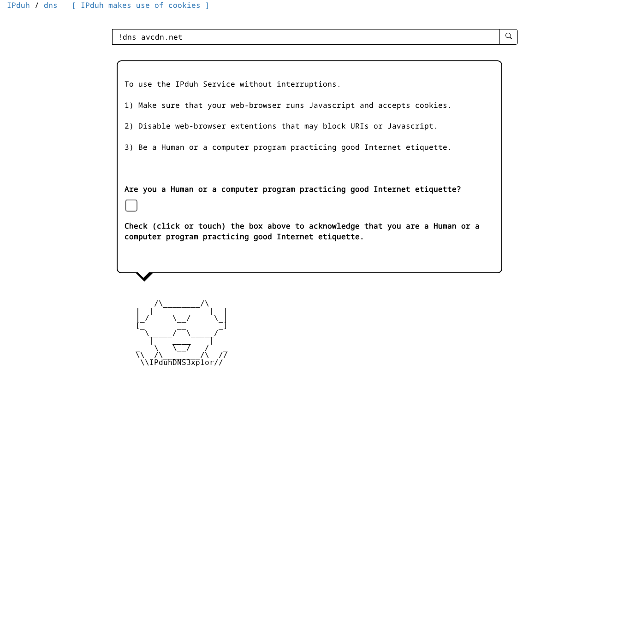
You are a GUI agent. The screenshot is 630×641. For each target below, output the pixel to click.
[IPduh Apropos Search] (508, 37)
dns (51, 5)
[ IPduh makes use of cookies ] (140, 5)
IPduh (18, 5)
